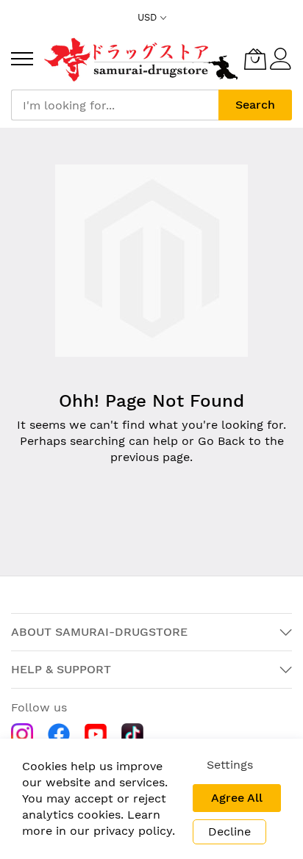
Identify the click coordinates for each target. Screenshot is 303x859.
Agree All (237, 798)
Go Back (221, 441)
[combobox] (114, 105)
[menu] (22, 59)
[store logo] (142, 58)
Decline (229, 831)
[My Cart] (255, 58)
